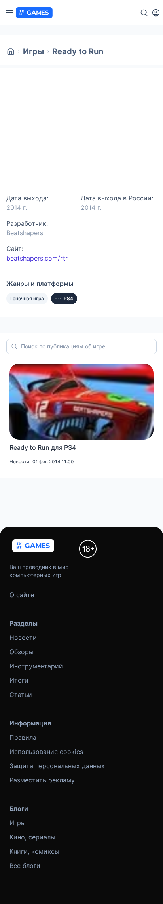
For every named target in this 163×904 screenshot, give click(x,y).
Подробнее (26, 160)
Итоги (18, 680)
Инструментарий (36, 666)
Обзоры (21, 652)
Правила (22, 737)
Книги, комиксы (34, 851)
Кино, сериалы (32, 837)
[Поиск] (144, 12)
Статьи (20, 694)
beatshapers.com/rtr (37, 258)
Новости (23, 637)
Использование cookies (46, 752)
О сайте (21, 595)
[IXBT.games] (11, 51)
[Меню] (9, 12)
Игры (33, 51)
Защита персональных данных (57, 766)
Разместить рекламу (42, 780)
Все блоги (24, 866)
